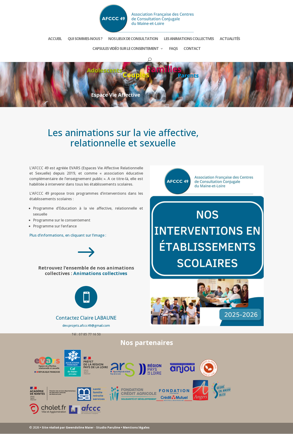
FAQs (173, 49)
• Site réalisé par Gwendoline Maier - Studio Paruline (80, 427)
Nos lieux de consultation (133, 39)
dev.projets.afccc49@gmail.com (86, 325)
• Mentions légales (134, 427)
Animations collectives (100, 273)
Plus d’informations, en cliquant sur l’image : (68, 235)
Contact (192, 49)
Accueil (55, 39)
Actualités (230, 39)
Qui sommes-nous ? (85, 39)
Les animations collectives (189, 39)
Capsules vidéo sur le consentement (125, 49)
